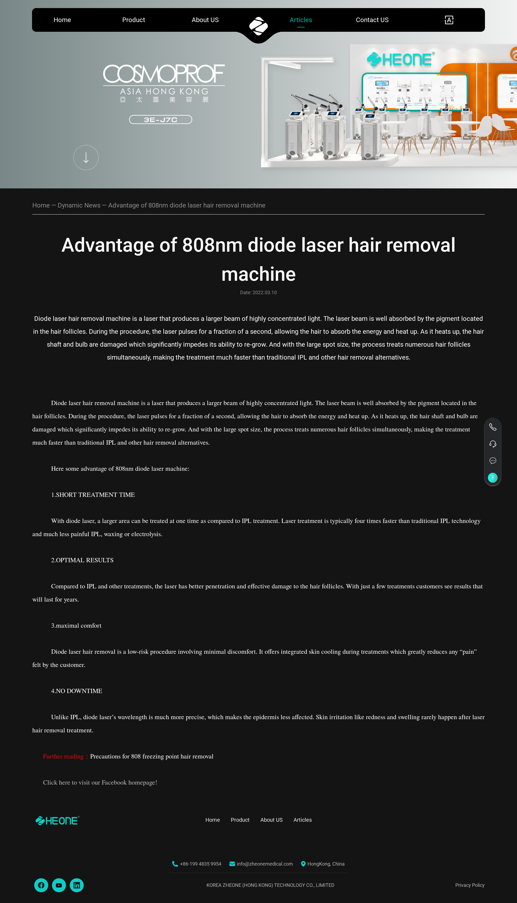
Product (133, 20)
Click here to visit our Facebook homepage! (100, 782)
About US (205, 20)
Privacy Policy (470, 885)
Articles (301, 20)
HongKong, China (326, 864)
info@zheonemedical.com (265, 864)
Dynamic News (79, 205)
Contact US (372, 20)
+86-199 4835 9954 (200, 864)
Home (62, 20)
